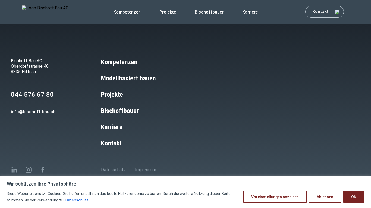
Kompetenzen (127, 12)
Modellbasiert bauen (128, 78)
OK (353, 197)
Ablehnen (325, 197)
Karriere (250, 12)
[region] (185, 192)
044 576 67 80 (32, 94)
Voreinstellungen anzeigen (275, 197)
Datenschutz (77, 200)
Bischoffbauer (209, 12)
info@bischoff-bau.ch (33, 111)
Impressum (145, 169)
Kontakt (321, 11)
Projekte (167, 12)
